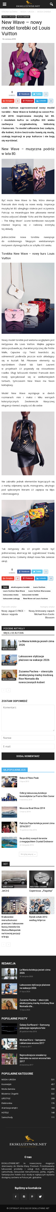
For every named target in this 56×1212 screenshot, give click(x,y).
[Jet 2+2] (14, 879)
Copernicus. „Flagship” (41, 891)
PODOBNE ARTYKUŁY (14, 628)
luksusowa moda (11, 594)
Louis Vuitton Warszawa (39, 591)
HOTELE (5, 1112)
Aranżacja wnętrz (10, 1107)
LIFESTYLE (6, 1098)
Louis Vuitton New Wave (14, 591)
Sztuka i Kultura (38, 913)
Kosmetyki (6, 1084)
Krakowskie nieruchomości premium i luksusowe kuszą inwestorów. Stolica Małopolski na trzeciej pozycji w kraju (12, 927)
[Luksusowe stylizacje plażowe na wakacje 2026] (9, 660)
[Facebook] (16, 1197)
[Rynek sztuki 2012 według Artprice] (42, 905)
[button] (51, 4)
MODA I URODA (8, 17)
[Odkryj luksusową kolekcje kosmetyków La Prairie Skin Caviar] (9, 796)
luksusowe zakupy (11, 598)
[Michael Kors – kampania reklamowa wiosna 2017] (9, 1043)
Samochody (7, 887)
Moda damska (23, 17)
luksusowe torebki (30, 594)
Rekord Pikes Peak (29, 778)
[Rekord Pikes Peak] (9, 781)
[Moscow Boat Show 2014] (9, 812)
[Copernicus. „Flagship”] (42, 879)
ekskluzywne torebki (20, 587)
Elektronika (7, 1103)
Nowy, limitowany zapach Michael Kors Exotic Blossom (41, 614)
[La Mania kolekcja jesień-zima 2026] (9, 644)
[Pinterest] (32, 1197)
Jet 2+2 (5, 891)
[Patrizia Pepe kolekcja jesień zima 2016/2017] (9, 827)
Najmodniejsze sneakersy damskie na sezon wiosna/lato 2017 (35, 1058)
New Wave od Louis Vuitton (35, 598)
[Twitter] (40, 1197)
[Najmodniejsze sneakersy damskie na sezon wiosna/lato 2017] (9, 1059)
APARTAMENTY (8, 913)
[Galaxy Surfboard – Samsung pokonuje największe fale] (9, 1028)
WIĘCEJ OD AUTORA (13, 633)
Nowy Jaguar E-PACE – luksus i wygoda (13, 613)
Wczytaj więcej (27, 854)
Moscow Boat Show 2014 (32, 808)
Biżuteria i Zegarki (38, 887)
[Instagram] (24, 1197)
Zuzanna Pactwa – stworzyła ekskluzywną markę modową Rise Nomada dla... (37, 1003)
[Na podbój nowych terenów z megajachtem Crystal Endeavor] (9, 842)
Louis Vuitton (39, 587)
